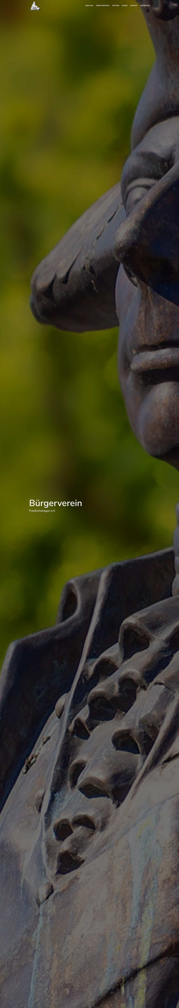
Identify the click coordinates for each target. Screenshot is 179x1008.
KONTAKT (133, 6)
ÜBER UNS (89, 6)
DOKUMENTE (145, 6)
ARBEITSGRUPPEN (102, 6)
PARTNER (115, 6)
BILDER (124, 6)
